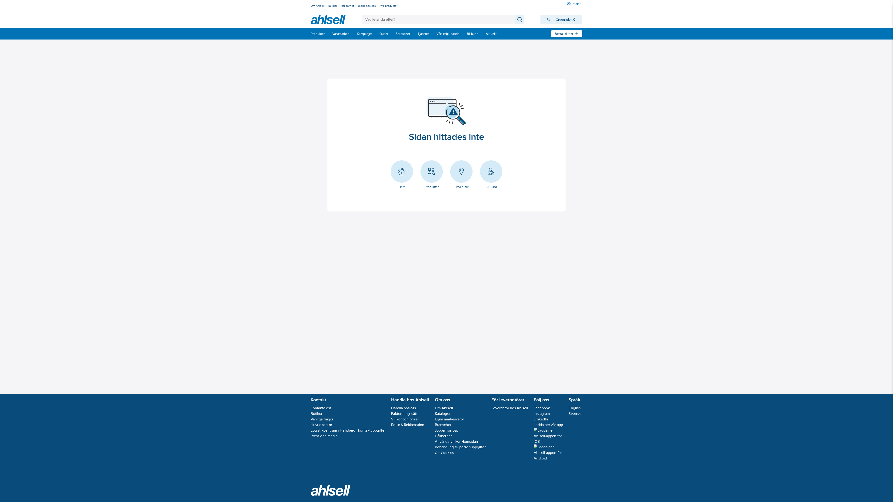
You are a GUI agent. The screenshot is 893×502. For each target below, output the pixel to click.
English (575, 408)
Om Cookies (444, 453)
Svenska (575, 413)
